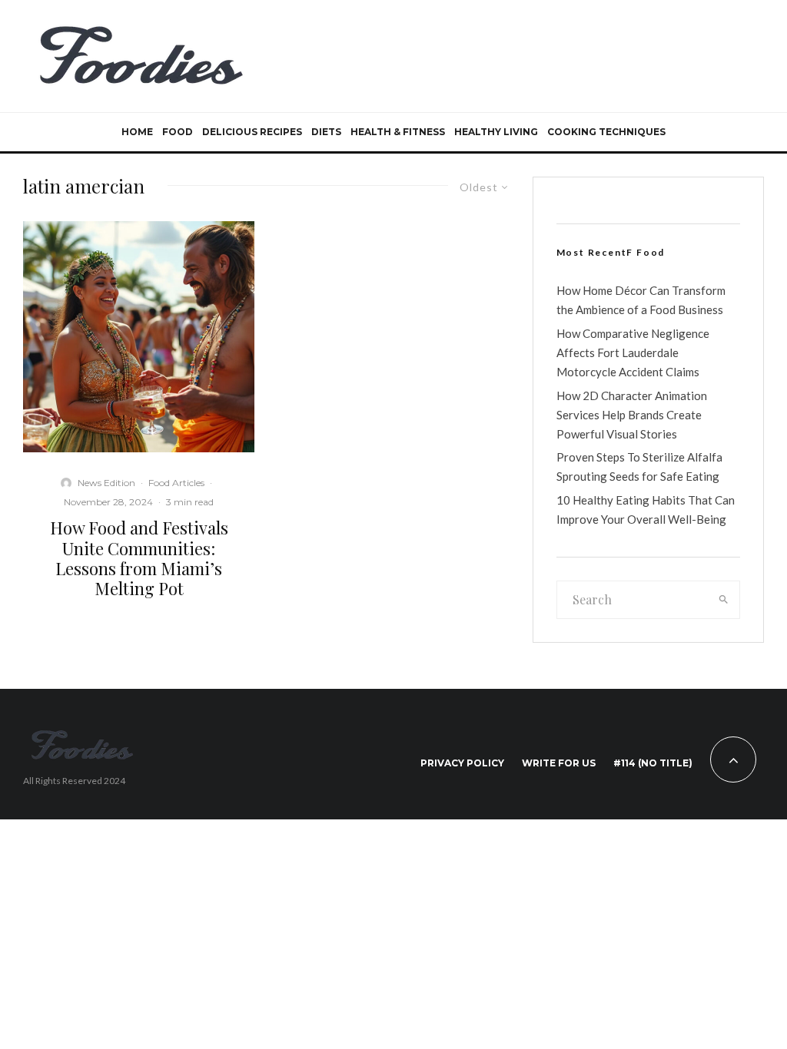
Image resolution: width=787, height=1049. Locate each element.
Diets (326, 131)
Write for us (559, 763)
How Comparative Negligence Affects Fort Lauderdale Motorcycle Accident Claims (632, 352)
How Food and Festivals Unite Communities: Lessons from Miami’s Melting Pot (139, 558)
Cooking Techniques (606, 131)
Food (177, 131)
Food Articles (176, 482)
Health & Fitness (397, 131)
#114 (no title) (652, 763)
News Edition (106, 482)
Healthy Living (496, 131)
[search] (723, 599)
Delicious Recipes (252, 131)
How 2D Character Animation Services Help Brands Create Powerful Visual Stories (631, 415)
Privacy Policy (462, 763)
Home (137, 131)
